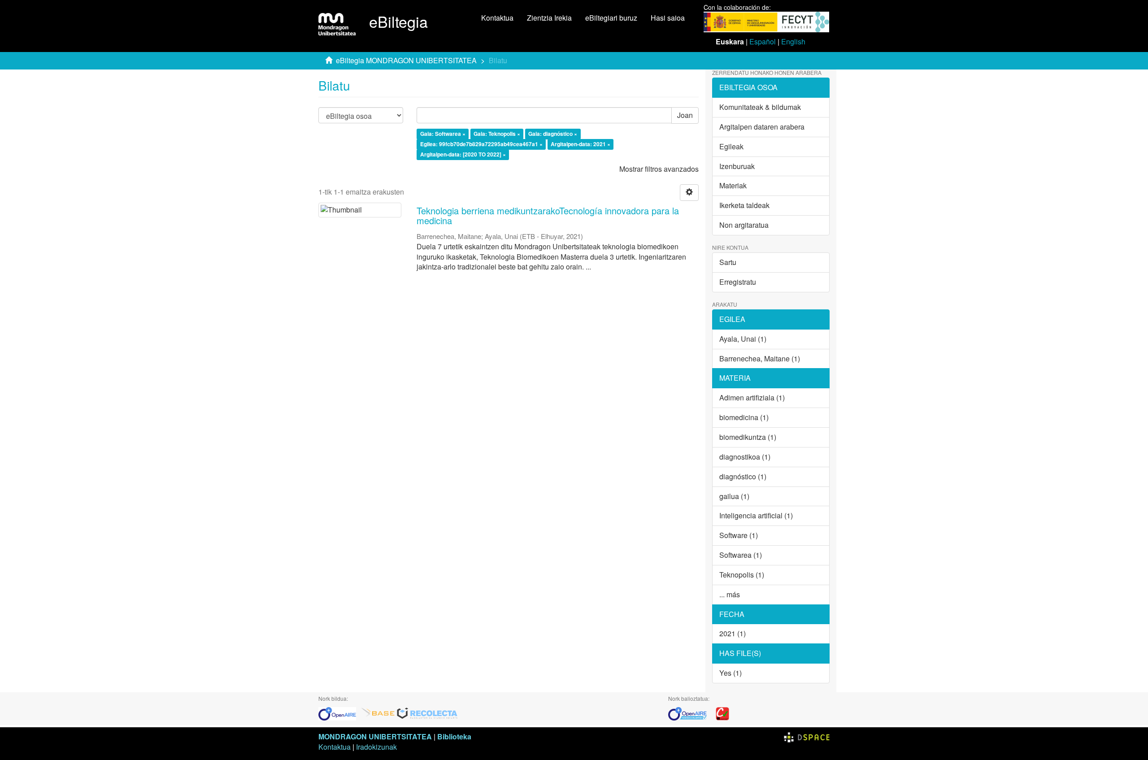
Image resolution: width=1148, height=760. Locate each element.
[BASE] (378, 713)
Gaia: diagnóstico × (552, 134)
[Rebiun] (722, 713)
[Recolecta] (427, 713)
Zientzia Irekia (549, 18)
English (793, 41)
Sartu (727, 262)
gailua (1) (734, 496)
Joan (685, 115)
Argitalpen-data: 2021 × (580, 144)
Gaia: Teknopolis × (497, 134)
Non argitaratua (744, 225)
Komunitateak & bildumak (760, 107)
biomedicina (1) (744, 417)
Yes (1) (730, 673)
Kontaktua (497, 18)
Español (762, 41)
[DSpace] (807, 736)
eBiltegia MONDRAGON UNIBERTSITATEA (406, 60)
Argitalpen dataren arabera (761, 127)
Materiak (733, 185)
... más (729, 594)
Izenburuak (737, 166)
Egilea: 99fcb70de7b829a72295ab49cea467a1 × (481, 144)
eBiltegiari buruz (611, 18)
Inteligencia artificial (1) (756, 515)
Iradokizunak (376, 747)
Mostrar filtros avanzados (659, 169)
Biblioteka (454, 736)
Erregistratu (737, 282)
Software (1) (738, 535)
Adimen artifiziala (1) (752, 397)
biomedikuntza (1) (747, 437)
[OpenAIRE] (339, 713)
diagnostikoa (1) (744, 457)
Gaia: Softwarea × (442, 134)
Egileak (731, 146)
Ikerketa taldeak (744, 205)
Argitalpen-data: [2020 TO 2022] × (463, 154)
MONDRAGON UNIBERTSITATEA (375, 736)
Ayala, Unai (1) (742, 339)
